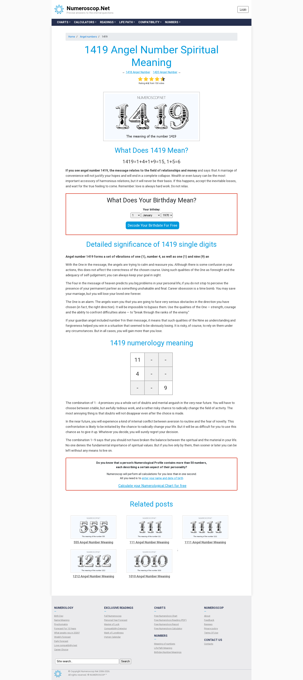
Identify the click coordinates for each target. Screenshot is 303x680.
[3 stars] (151, 79)
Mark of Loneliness (114, 632)
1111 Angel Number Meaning (205, 542)
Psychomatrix (61, 624)
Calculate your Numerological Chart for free (152, 486)
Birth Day (58, 616)
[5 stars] (163, 79)
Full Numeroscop (113, 616)
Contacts (208, 643)
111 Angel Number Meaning (149, 542)
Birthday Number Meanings (167, 652)
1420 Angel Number (165, 72)
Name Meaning (61, 620)
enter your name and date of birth (162, 478)
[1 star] (140, 79)
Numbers (171, 22)
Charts (62, 22)
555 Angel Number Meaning (93, 542)
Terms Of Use (211, 632)
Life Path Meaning (163, 648)
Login (243, 9)
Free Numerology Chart (165, 616)
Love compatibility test (65, 645)
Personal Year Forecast (115, 620)
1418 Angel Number (138, 72)
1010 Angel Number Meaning (149, 576)
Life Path (126, 22)
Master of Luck (111, 624)
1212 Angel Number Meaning (93, 576)
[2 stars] (146, 79)
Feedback (209, 620)
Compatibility (148, 22)
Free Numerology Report (166, 624)
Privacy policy (211, 628)
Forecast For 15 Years (65, 628)
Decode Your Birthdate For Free (152, 225)
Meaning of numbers (164, 643)
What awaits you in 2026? (67, 632)
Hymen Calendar (112, 637)
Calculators (84, 22)
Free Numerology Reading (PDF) (170, 620)
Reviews (208, 624)
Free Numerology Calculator (168, 628)
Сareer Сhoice (61, 649)
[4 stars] (157, 79)
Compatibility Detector (115, 628)
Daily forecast (61, 641)
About (207, 616)
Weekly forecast (62, 637)
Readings (107, 22)
